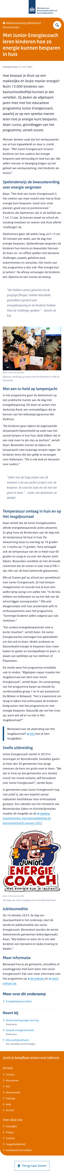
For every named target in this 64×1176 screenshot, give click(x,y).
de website (37, 978)
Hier (32, 734)
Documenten (11, 27)
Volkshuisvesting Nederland (23, 23)
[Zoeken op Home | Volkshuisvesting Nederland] (57, 25)
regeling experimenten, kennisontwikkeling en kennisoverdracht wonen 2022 (27, 818)
